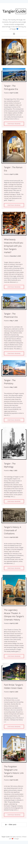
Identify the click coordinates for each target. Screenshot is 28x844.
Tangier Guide (5, 837)
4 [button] (15, 64)
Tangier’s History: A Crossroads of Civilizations (12, 530)
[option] (14, 52)
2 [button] (12, 64)
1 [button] (10, 64)
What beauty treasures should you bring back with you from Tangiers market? (13, 246)
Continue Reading (14, 124)
